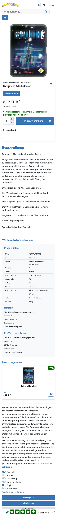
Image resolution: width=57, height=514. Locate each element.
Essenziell (11, 472)
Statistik (11, 475)
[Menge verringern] (12, 123)
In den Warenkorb (33, 120)
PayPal (10, 485)
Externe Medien (14, 482)
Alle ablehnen (28, 503)
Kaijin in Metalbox (28, 386)
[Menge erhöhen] (12, 119)
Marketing (12, 478)
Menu (51, 5)
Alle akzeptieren (28, 497)
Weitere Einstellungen (13, 491)
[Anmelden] (38, 5)
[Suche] (46, 11)
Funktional (12, 488)
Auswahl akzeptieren (29, 509)
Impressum (46, 456)
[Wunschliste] (44, 5)
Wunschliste (51, 84)
